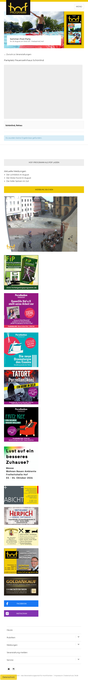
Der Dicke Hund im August (18, 178)
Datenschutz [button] (9, 677)
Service (10, 660)
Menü (79, 7)
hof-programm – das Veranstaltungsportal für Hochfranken (30, 675)
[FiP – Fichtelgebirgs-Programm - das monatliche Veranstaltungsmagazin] (44, 272)
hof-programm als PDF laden (44, 162)
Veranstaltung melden (17, 652)
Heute (10, 630)
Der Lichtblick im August (17, 175)
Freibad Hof (35, 41)
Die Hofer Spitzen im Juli (17, 181)
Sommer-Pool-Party (20, 39)
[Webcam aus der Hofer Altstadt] (40, 224)
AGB (76, 675)
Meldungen (12, 645)
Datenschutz (69, 675)
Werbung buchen (44, 189)
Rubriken (11, 637)
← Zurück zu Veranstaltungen (17, 54)
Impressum (58, 675)
